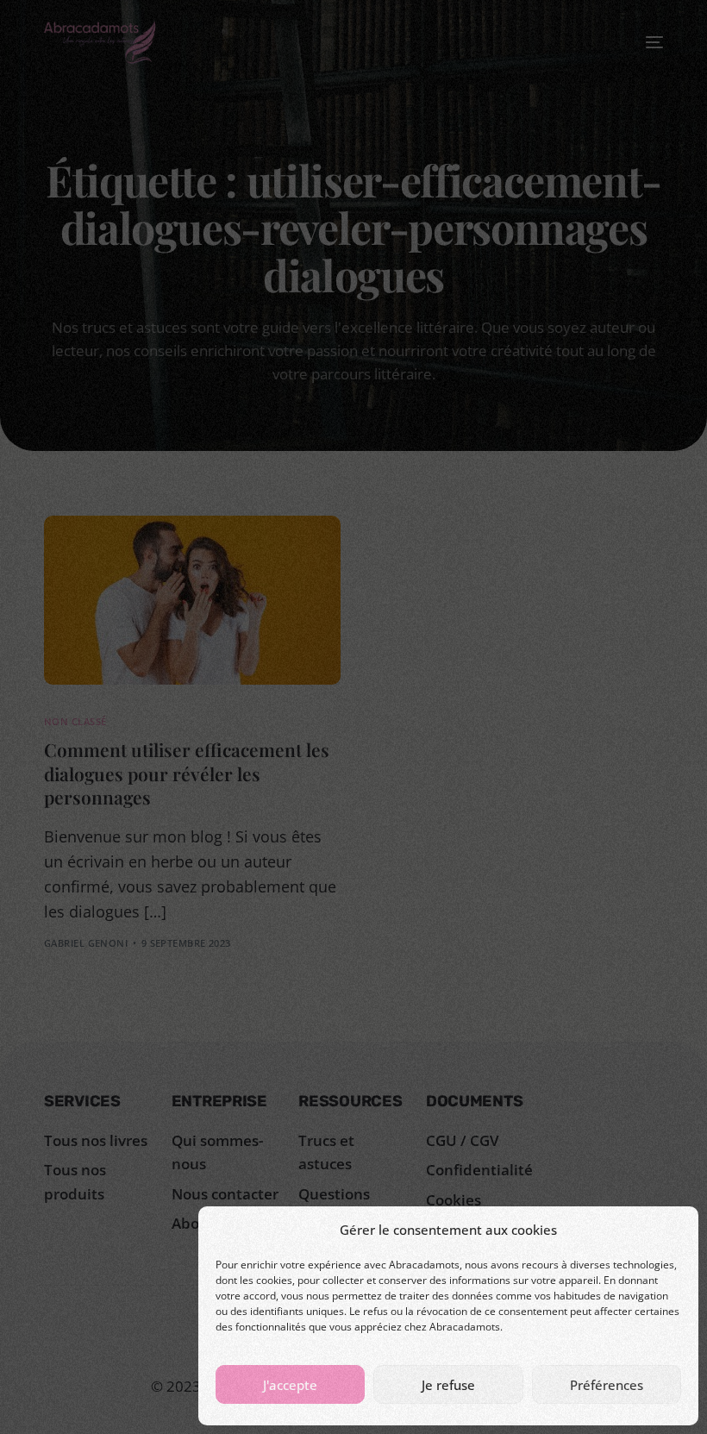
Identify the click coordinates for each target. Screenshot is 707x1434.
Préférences (606, 1384)
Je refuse (448, 1384)
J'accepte (290, 1384)
